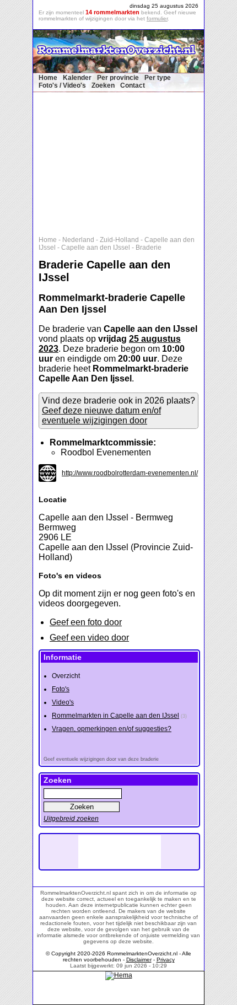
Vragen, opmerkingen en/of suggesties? (111, 729)
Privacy (166, 959)
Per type (157, 78)
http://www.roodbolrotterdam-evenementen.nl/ (130, 473)
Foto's (60, 689)
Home (48, 78)
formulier (157, 18)
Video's (63, 702)
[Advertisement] (124, 161)
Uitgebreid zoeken (71, 819)
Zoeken (103, 85)
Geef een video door (89, 637)
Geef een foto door (86, 622)
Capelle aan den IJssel (95, 247)
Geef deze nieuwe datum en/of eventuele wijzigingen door (101, 415)
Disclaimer (139, 959)
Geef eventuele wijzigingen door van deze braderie (101, 759)
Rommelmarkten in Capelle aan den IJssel (115, 715)
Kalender (77, 78)
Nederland (78, 240)
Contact (132, 85)
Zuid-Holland (119, 240)
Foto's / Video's (62, 85)
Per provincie (118, 78)
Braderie (148, 247)
